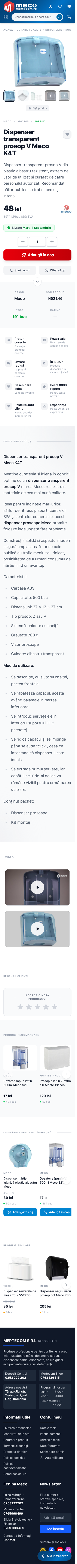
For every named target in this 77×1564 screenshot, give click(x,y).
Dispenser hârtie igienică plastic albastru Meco (15, 1179)
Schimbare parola (52, 1448)
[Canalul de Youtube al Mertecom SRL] (60, 1547)
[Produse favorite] (60, 6)
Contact (9, 1537)
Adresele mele (50, 1437)
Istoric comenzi (50, 1431)
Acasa (8, 29)
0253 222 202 (15, 1374)
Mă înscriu (55, 1526)
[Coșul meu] (69, 17)
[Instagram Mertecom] (68, 1547)
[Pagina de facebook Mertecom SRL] (52, 1547)
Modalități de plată (16, 1431)
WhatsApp (57, 268)
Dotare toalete (29, 29)
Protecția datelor (15, 1448)
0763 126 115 (50, 1374)
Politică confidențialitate (14, 1463)
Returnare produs (15, 1437)
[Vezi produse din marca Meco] (66, 208)
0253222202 (13, 1500)
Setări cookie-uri (14, 1471)
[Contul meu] (50, 6)
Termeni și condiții (15, 1443)
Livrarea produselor (17, 1425)
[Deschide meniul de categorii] (5, 17)
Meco (7, 119)
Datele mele (48, 1425)
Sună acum (22, 268)
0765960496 (13, 1510)
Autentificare (54, 1454)
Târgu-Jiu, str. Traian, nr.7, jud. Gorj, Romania (16, 1392)
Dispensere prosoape (60, 29)
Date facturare (50, 1443)
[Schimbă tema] (69, 6)
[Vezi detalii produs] (37, 280)
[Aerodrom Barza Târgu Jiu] (43, 1547)
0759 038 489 (13, 1525)
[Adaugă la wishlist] (67, 133)
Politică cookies (14, 1454)
